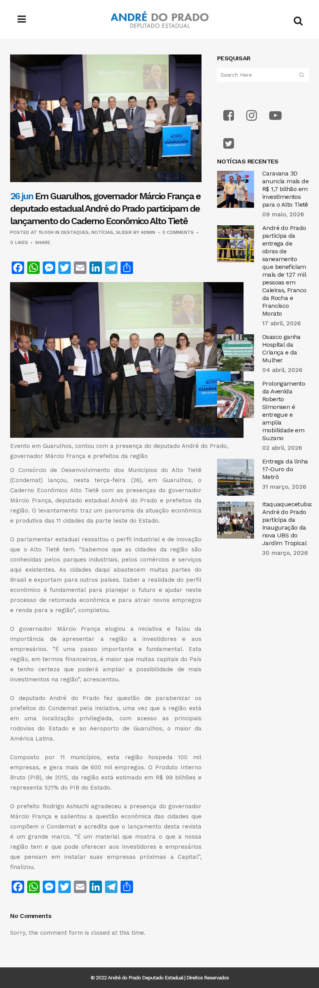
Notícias (102, 232)
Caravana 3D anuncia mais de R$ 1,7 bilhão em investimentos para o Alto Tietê (285, 189)
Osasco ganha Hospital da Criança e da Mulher (281, 348)
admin (148, 232)
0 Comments (178, 232)
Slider (124, 232)
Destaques (75, 232)
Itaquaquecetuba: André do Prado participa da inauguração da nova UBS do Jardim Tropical (287, 523)
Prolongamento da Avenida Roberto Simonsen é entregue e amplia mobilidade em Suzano (283, 411)
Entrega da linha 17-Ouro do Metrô (285, 469)
